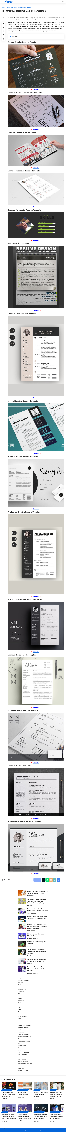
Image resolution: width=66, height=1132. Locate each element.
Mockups (29, 905)
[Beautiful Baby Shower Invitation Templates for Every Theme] (25, 1108)
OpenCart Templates (23, 1034)
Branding (20, 982)
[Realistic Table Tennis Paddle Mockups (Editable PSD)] (41, 1086)
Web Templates (31, 930)
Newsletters (21, 1032)
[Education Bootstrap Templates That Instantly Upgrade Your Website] (22, 969)
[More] (62, 880)
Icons (19, 1018)
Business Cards (22, 989)
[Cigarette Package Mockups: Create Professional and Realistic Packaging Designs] (22, 901)
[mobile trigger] (3, 1)
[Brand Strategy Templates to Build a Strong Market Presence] (22, 911)
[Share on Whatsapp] (3, 35)
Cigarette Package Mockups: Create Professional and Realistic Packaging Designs (36, 901)
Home (3, 7)
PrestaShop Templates (24, 1041)
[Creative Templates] (9, 1)
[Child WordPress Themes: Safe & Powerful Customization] (22, 961)
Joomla (20, 1023)
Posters (20, 1038)
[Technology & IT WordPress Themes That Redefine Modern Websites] (22, 952)
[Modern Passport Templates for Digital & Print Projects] (57, 1108)
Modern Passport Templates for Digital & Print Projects (56, 1116)
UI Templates (21, 1050)
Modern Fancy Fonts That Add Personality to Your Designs (40, 1116)
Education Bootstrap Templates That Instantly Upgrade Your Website (37, 969)
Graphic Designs (22, 1014)
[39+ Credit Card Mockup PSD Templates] (22, 944)
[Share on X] (3, 27)
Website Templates (23, 1061)
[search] (59, 1)
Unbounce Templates (23, 1052)
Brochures (20, 984)
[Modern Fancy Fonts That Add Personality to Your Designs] (41, 1108)
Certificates (21, 991)
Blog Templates (22, 978)
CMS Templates (22, 993)
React (19, 1043)
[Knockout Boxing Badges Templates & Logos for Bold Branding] (9, 1086)
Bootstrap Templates (32, 938)
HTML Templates (31, 921)
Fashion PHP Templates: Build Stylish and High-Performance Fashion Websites (37, 926)
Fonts (19, 1007)
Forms (19, 1009)
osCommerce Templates (24, 1036)
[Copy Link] (3, 39)
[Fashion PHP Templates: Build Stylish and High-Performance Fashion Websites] (22, 926)
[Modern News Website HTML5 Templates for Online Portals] (22, 919)
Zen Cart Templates (23, 1070)
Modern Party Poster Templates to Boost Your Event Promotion (9, 1116)
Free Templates (22, 1011)
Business (8, 7)
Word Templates (31, 913)
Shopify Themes (22, 1045)
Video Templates (22, 1054)
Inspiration (21, 1020)
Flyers (19, 1005)
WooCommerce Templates (25, 1063)
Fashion (20, 1002)
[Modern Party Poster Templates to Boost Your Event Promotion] (9, 1108)
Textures (20, 1047)
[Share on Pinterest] (3, 31)
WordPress (30, 955)
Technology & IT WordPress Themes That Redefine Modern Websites (37, 951)
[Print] (58, 880)
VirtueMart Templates (23, 1056)
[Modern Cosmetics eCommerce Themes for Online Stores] (22, 893)
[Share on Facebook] (3, 24)
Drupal (20, 998)
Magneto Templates (23, 1027)
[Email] (51, 880)
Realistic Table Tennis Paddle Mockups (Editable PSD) (41, 1094)
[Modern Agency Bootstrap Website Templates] (22, 936)
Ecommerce (30, 895)
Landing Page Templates (24, 1025)
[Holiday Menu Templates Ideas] (25, 1086)
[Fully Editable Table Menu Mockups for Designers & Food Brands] (57, 1086)
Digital (20, 996)
